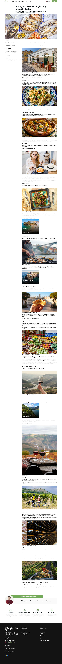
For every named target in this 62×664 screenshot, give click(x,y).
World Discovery (14, 657)
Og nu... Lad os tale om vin (9, 54)
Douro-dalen (42, 629)
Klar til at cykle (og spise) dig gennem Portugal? (12, 59)
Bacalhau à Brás (8, 44)
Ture (16, 1)
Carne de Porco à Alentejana (10, 45)
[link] (37, 601)
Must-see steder (42, 632)
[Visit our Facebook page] (5, 638)
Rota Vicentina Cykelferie (24, 633)
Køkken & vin (42, 633)
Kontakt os (54, 1)
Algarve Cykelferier (24, 628)
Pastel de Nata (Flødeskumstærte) (11, 51)
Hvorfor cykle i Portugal (43, 628)
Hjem (13, 1)
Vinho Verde (8, 55)
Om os (30, 1)
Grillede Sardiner (8, 49)
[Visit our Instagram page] (8, 638)
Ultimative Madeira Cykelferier (25, 632)
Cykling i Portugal (21, 1)
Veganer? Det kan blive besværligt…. (11, 52)
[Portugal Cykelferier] (11, 629)
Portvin (7, 58)
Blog (26, 1)
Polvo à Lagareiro (8, 48)
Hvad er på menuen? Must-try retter (11, 42)
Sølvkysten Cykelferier (24, 634)
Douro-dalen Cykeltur (24, 629)
